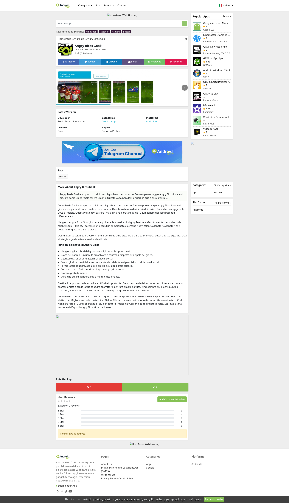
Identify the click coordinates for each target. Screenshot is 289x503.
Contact (121, 5)
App (113, 121)
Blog (98, 5)
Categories (84, 5)
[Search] (184, 23)
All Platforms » (223, 202)
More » (227, 16)
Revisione (109, 5)
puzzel (126, 31)
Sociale (218, 192)
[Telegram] (65, 491)
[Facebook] (61, 491)
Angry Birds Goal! (96, 38)
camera (116, 31)
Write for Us (108, 475)
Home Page (64, 38)
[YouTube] (69, 490)
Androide (78, 38)
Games (62, 176)
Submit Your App (67, 485)
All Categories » (222, 185)
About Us (106, 464)
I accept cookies (214, 499)
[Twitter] (58, 491)
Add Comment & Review (172, 399)
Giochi (105, 121)
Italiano (226, 5)
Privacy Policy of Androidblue (117, 478)
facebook (104, 31)
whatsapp (91, 31)
